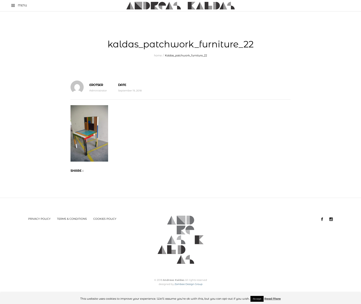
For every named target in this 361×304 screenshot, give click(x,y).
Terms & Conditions (72, 218)
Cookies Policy (104, 218)
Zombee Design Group (188, 284)
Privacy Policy (39, 218)
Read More (272, 298)
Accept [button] (257, 298)
